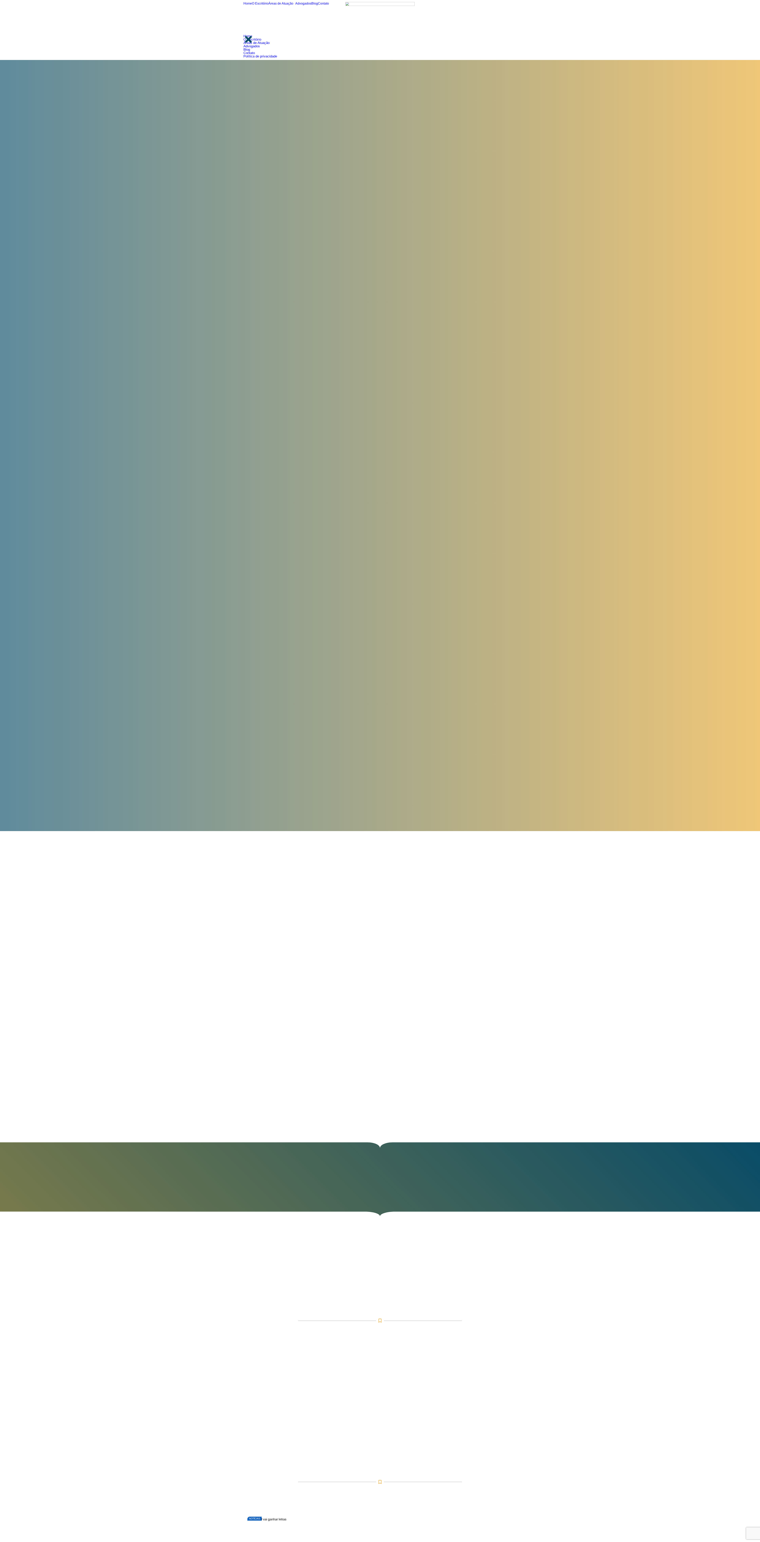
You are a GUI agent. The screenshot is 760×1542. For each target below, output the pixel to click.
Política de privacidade (260, 56)
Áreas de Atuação (280, 3)
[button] (281, 3)
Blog (314, 3)
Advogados (303, 3)
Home (247, 3)
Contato (323, 3)
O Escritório (260, 3)
